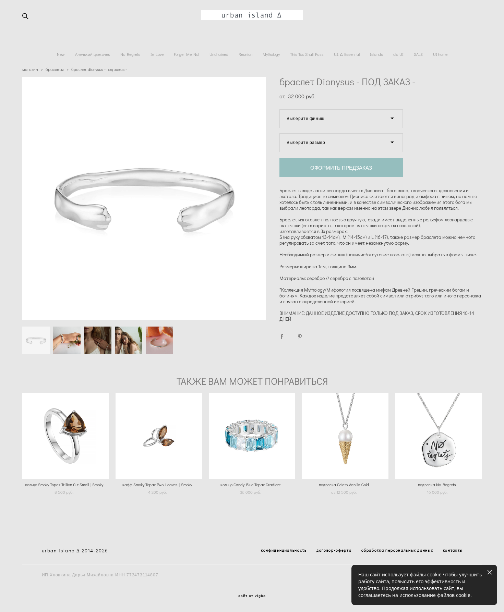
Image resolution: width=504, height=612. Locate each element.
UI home (440, 54)
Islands (376, 54)
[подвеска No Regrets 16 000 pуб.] (438, 436)
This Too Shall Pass (307, 54)
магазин (30, 69)
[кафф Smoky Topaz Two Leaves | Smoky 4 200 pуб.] (159, 436)
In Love (157, 54)
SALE (418, 54)
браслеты (55, 69)
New (61, 54)
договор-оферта (333, 550)
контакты (453, 550)
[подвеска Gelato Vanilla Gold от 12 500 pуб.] (345, 436)
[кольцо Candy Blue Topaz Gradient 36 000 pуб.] (252, 436)
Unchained (218, 54)
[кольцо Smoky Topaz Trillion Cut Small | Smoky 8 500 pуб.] (65, 436)
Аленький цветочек (92, 54)
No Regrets (130, 54)
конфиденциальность (284, 550)
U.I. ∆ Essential (347, 54)
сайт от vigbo (252, 596)
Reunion (245, 54)
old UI (398, 54)
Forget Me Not (186, 54)
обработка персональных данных (397, 550)
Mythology (271, 54)
